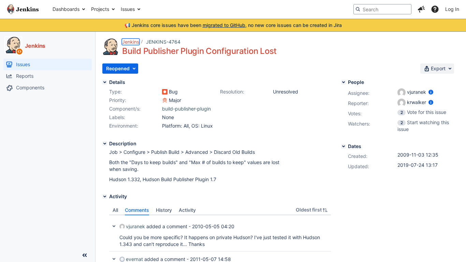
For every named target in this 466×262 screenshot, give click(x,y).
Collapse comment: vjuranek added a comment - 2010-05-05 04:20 (114, 226)
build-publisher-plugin (186, 109)
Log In (452, 9)
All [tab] (115, 210)
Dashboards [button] (66, 9)
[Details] (104, 82)
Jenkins (130, 42)
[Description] (104, 143)
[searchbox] (382, 9)
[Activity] (104, 196)
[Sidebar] (84, 255)
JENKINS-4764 (163, 42)
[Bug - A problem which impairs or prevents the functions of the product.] (165, 91)
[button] (421, 9)
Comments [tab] (137, 210)
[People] (343, 82)
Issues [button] (128, 9)
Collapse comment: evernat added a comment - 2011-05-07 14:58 (114, 259)
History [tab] (164, 210)
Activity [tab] (187, 210)
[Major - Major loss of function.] (165, 100)
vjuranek (135, 226)
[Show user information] (431, 92)
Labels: (117, 117)
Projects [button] (100, 9)
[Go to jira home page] (22, 9)
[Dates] (343, 146)
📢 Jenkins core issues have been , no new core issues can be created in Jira (233, 25)
